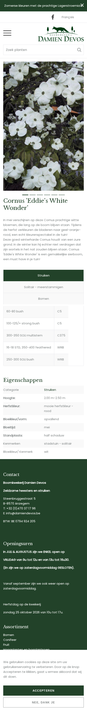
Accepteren (44, 690)
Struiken (44, 275)
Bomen (43, 298)
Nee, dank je (43, 702)
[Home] (61, 33)
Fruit (6, 644)
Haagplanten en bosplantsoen (26, 649)
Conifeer (9, 640)
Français (68, 17)
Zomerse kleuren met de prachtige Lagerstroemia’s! (43, 5)
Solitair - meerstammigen (43, 287)
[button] (79, 50)
